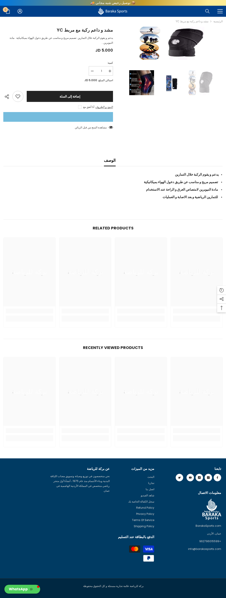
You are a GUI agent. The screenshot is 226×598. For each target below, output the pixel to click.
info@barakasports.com (204, 549)
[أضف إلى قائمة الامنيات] (17, 96)
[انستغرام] (208, 477)
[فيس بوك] (217, 477)
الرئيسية (218, 21)
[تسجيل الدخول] (20, 11)
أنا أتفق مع (88, 107)
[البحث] (207, 11)
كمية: (110, 63)
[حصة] (7, 96)
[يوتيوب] (190, 477)
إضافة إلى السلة (70, 96)
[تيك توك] (199, 477)
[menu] (220, 11)
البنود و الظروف (104, 107)
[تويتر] (179, 477)
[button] (22, 589)
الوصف (110, 160)
